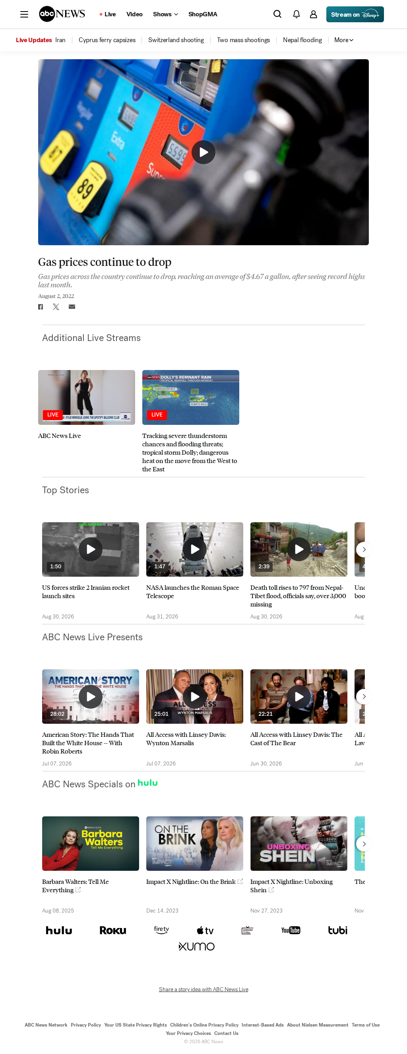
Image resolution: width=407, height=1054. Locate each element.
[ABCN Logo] (62, 14)
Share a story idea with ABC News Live (203, 989)
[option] (86, 421)
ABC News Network (46, 1025)
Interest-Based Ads (263, 1025)
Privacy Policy (86, 1025)
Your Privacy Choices (188, 1033)
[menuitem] (60, 40)
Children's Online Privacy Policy (204, 1025)
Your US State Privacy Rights (135, 1025)
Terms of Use (366, 1025)
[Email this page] (72, 307)
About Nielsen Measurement (318, 1025)
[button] (24, 14)
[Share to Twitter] (56, 307)
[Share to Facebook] (40, 307)
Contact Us (226, 1033)
